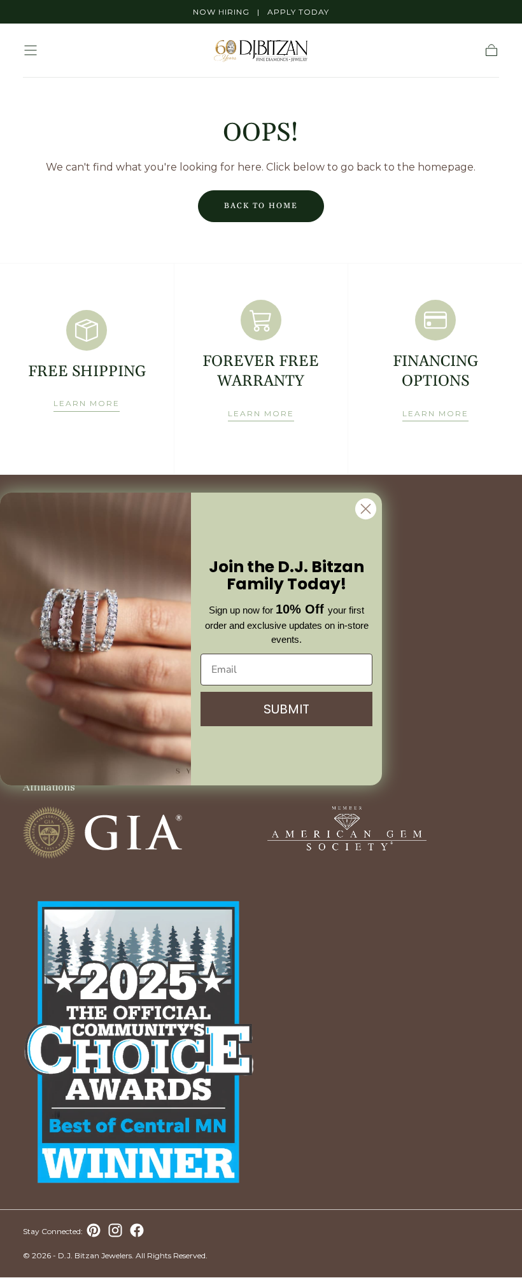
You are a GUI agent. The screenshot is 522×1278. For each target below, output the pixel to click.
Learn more (86, 403)
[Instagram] (115, 1230)
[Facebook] (136, 1230)
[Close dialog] (366, 509)
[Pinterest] (93, 1230)
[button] (30, 50)
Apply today (298, 12)
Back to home (261, 206)
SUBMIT (286, 709)
